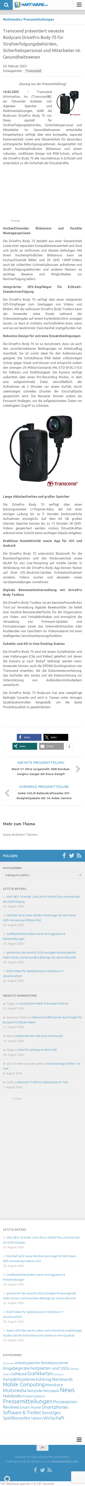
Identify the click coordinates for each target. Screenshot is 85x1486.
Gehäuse (18, 1373)
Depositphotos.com (65, 1461)
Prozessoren (65, 1401)
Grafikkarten (40, 1373)
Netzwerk (51, 1390)
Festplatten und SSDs (49, 1368)
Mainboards (62, 1379)
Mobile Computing (24, 1384)
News (67, 1390)
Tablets (37, 1418)
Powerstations (34, 1396)
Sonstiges (51, 1412)
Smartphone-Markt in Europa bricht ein (44, 1003)
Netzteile (34, 1390)
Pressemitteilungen (39, 19)
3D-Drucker (8, 1363)
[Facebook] (64, 856)
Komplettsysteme (19, 1379)
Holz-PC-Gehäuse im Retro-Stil (37, 1049)
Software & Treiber (22, 1412)
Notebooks (12, 1395)
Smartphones (55, 1406)
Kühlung (43, 1379)
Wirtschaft (53, 1417)
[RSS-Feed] (79, 856)
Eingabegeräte (16, 1368)
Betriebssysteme (54, 1363)
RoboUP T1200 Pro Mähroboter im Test (43, 1082)
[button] (29, 737)
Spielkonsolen (16, 1417)
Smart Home (30, 1407)
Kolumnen (59, 1374)
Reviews (11, 1406)
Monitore (54, 1384)
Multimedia (12, 19)
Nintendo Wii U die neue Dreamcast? (40, 1036)
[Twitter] (72, 856)
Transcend (33, 71)
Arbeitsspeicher (28, 1363)
